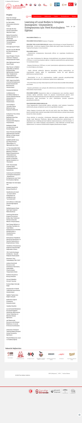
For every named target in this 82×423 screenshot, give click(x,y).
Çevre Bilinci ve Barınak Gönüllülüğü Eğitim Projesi (13, 203)
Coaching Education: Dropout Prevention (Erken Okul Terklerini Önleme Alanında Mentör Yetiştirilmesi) (12, 218)
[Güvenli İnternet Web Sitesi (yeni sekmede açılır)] (55, 391)
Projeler (56, 16)
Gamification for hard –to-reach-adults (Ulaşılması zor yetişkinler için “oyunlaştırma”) (12, 195)
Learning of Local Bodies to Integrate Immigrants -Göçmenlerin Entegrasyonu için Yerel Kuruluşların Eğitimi (13, 176)
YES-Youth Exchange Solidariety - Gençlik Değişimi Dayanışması (12, 253)
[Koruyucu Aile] (39, 5)
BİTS (59, 373)
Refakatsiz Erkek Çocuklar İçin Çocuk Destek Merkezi (12, 127)
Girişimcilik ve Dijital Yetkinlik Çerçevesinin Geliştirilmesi (13, 290)
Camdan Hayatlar (11, 306)
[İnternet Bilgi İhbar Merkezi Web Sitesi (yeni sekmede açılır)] (73, 391)
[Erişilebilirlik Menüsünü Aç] (79, 415)
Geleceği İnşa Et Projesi (13, 46)
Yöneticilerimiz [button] (37, 16)
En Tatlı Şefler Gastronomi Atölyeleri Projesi (12, 24)
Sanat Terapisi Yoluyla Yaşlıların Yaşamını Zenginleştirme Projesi (13, 57)
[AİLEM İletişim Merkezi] (45, 5)
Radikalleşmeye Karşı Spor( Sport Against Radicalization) (12, 209)
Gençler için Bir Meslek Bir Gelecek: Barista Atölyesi (13, 51)
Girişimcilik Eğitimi (12, 90)
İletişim (74, 16)
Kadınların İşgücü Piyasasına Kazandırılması (11, 301)
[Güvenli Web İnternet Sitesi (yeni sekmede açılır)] (65, 391)
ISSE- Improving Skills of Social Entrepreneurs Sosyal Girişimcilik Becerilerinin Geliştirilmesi (13, 83)
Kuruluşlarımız (65, 16)
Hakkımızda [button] (47, 16)
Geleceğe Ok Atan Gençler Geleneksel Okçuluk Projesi (12, 30)
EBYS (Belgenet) (53, 373)
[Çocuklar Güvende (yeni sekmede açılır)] (42, 391)
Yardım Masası (66, 373)
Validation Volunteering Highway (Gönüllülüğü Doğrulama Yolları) (13, 247)
